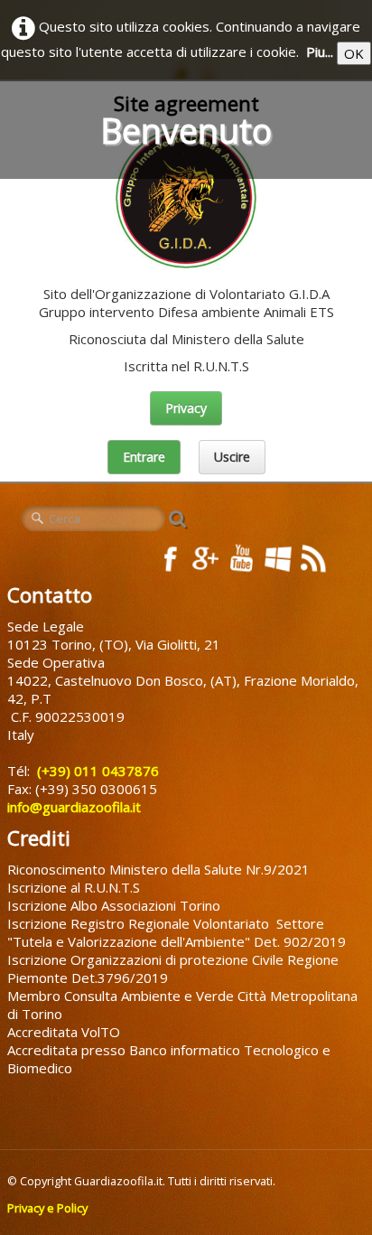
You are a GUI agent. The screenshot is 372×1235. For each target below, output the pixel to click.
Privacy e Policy (47, 1208)
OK (354, 53)
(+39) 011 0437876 (96, 771)
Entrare (144, 456)
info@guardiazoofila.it (75, 807)
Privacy (186, 407)
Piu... (319, 51)
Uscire (232, 456)
